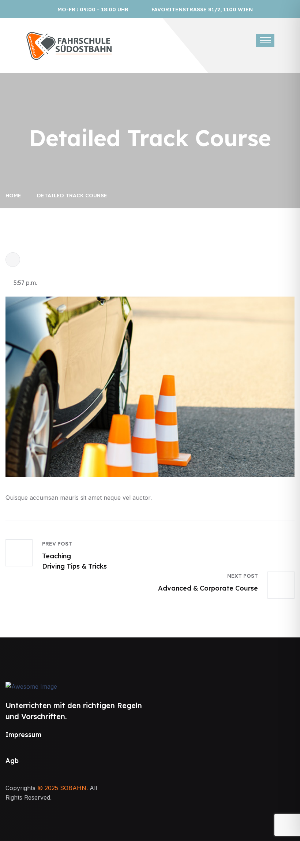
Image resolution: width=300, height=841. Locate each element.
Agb (12, 760)
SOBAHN (73, 788)
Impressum (23, 734)
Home (14, 195)
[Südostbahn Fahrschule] (69, 45)
